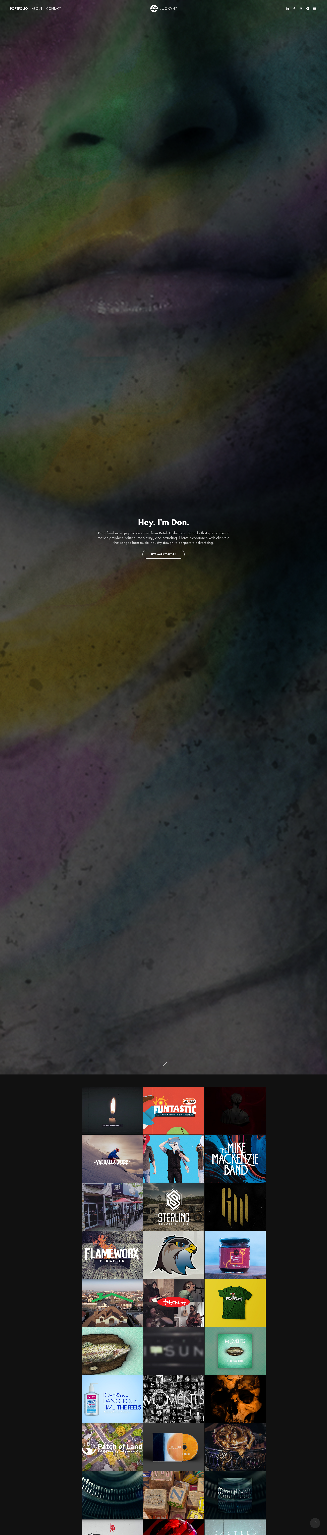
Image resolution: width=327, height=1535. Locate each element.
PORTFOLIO (19, 8)
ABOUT (37, 8)
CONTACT (53, 8)
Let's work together (163, 554)
